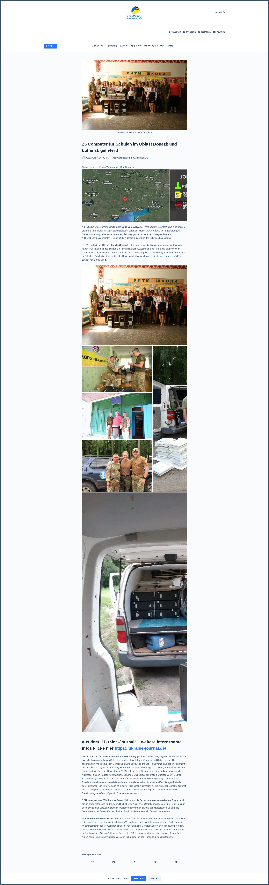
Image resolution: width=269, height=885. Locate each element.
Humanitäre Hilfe (139, 158)
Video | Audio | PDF (154, 46)
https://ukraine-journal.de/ (140, 748)
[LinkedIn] (113, 861)
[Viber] (155, 861)
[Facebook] (92, 861)
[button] (126, 195)
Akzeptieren (138, 878)
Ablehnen (154, 878)
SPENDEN (50, 46)
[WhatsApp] (176, 861)
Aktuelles (97, 46)
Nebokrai (112, 46)
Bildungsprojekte (121, 158)
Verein (170, 46)
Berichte (136, 46)
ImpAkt (123, 46)
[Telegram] (134, 861)
